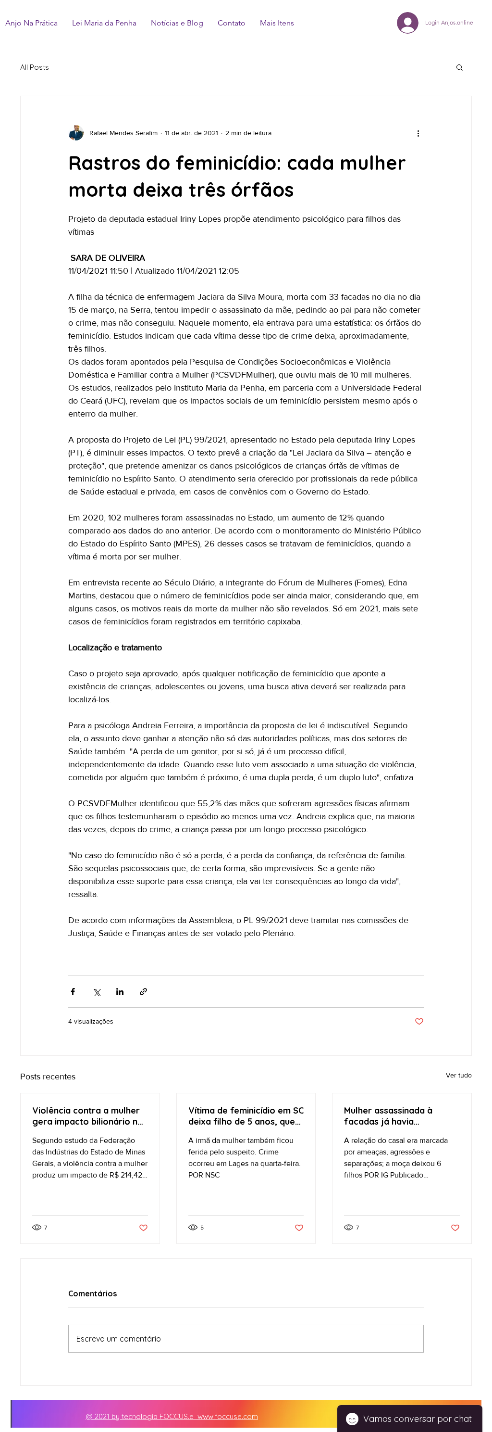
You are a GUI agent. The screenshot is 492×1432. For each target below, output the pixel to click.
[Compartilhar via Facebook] (72, 991)
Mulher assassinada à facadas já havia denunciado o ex (388, 1116)
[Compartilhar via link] (143, 991)
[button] (459, 67)
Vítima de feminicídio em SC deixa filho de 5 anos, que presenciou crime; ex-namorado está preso (246, 1116)
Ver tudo (459, 1075)
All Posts (34, 67)
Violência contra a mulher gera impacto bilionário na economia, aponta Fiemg (87, 1116)
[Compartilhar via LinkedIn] (119, 991)
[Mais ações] (418, 133)
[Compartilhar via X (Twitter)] (96, 991)
